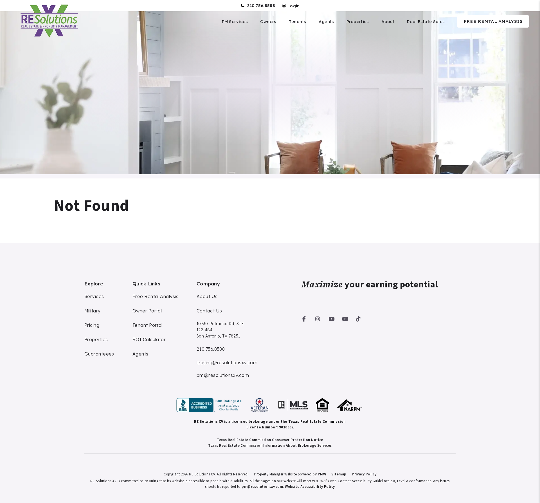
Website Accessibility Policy (310, 486)
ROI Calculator (149, 339)
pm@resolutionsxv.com (223, 375)
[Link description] (210, 405)
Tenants (297, 21)
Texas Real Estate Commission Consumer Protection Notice (270, 439)
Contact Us (209, 311)
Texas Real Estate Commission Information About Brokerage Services (270, 445)
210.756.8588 (261, 5)
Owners (268, 21)
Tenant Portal (147, 325)
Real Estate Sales (426, 21)
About (388, 21)
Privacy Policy (364, 474)
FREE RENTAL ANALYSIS (493, 21)
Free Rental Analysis (155, 296)
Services (94, 296)
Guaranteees (99, 354)
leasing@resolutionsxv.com (227, 362)
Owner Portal (147, 311)
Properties (357, 21)
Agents (326, 21)
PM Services (235, 21)
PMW (322, 474)
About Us (207, 296)
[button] (304, 318)
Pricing (91, 325)
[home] (49, 21)
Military (92, 311)
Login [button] (293, 5)
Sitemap (338, 474)
